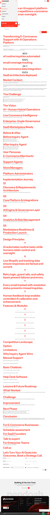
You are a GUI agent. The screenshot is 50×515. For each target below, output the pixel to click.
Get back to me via (5, 464)
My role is (4, 461)
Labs (3, 18)
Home (6, 27)
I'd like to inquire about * (6, 467)
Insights (3, 16)
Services (3, 6)
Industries (4, 11)
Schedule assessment (16, 430)
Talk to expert (11, 438)
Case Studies (4, 8)
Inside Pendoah (5, 13)
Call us (7, 447)
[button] (9, 4)
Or (25, 464)
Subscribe (5, 507)
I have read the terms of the (33, 467)
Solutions (4, 3)
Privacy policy (37, 467)
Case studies (7, 28)
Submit (43, 469)
